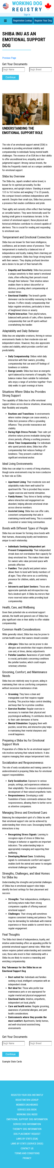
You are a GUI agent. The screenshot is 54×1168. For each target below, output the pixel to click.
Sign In (27, 14)
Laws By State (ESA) (27, 1138)
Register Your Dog (43, 20)
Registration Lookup (22, 20)
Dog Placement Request (27, 1133)
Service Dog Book (27, 1109)
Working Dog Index (27, 1114)
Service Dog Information (27, 1124)
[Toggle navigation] (5, 20)
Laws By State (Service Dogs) (27, 1143)
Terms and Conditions (27, 1153)
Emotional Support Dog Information (27, 1119)
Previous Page (9, 58)
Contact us (27, 1148)
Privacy (27, 1158)
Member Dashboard (27, 1104)
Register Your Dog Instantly (27, 1095)
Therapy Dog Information (27, 1129)
